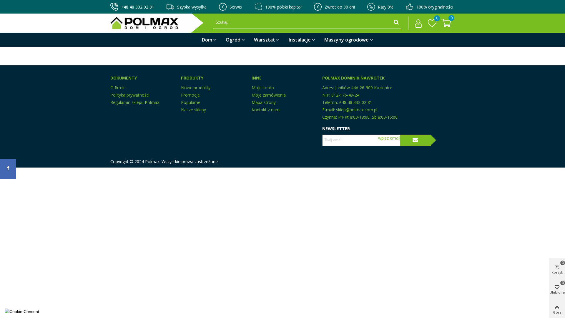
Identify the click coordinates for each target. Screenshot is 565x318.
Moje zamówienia (269, 95)
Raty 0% (385, 7)
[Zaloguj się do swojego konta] (417, 23)
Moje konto (263, 87)
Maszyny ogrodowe (346, 40)
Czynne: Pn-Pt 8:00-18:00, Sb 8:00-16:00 (360, 117)
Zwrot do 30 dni (340, 7)
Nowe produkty (195, 87)
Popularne (190, 102)
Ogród (233, 40)
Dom (207, 40)
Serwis (236, 7)
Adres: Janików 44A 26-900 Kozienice (357, 87)
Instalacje (300, 40)
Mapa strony (264, 102)
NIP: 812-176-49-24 (340, 95)
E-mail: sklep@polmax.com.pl (349, 109)
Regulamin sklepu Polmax (134, 102)
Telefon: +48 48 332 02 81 (347, 102)
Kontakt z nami (266, 109)
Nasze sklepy (193, 109)
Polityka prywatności (129, 95)
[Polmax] (161, 23)
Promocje (190, 95)
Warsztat (264, 40)
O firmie (118, 87)
